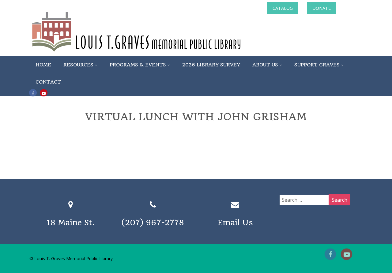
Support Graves (317, 65)
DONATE (321, 8)
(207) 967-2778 (153, 222)
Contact (48, 82)
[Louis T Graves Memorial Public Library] (152, 53)
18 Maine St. (71, 222)
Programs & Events (138, 65)
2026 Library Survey (211, 65)
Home (43, 65)
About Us (265, 65)
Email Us (235, 222)
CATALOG (283, 8)
